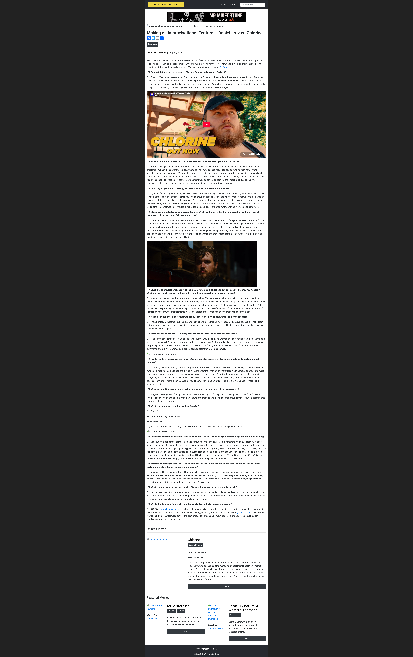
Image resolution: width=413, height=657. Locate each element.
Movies (222, 4)
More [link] (186, 631)
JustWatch (152, 618)
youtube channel (169, 509)
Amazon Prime (215, 628)
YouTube (224, 67)
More (227, 586)
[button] (263, 5)
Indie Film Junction (157, 52)
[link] (166, 6)
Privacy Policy (202, 649)
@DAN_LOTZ (243, 512)
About (233, 4)
